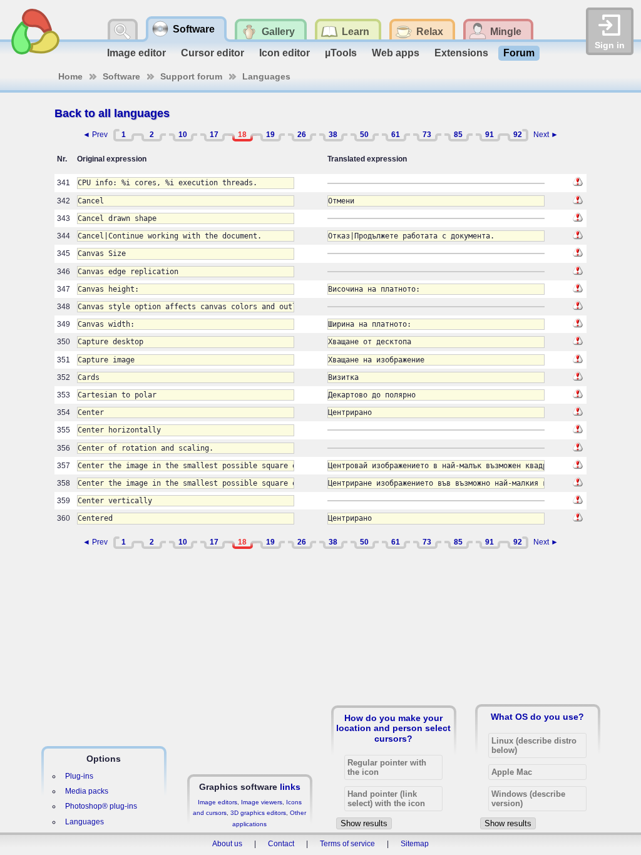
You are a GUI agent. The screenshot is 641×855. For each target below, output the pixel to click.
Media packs (86, 791)
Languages (266, 76)
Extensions (461, 53)
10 (182, 134)
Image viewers (261, 802)
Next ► (545, 134)
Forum (519, 53)
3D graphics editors (258, 812)
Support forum (191, 76)
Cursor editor (212, 53)
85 (458, 134)
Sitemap (415, 843)
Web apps (395, 53)
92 (517, 134)
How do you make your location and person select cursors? (393, 728)
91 (489, 134)
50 (364, 134)
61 (395, 134)
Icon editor (284, 53)
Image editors (217, 802)
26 (301, 134)
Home (70, 76)
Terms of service (347, 843)
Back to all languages (112, 113)
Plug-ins (79, 776)
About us (227, 843)
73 (427, 134)
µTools (341, 53)
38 (333, 134)
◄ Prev (95, 134)
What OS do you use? (537, 717)
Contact (281, 843)
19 (270, 134)
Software (121, 76)
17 (214, 134)
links (290, 787)
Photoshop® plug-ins (101, 806)
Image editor (136, 53)
